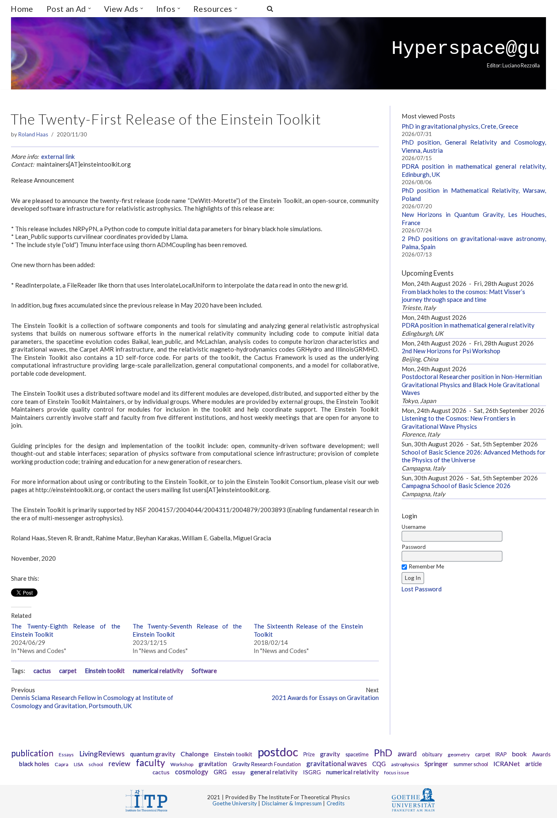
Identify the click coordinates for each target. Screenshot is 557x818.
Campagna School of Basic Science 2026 (456, 485)
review (119, 763)
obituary (432, 754)
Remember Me (426, 566)
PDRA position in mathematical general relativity (468, 325)
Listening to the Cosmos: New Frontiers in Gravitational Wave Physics (458, 422)
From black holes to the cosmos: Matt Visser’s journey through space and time (463, 295)
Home (22, 8)
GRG (220, 772)
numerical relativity (158, 670)
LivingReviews (102, 753)
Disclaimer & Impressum (292, 803)
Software (204, 670)
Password (414, 547)
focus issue (396, 772)
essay (238, 772)
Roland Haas (33, 134)
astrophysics (405, 764)
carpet (68, 670)
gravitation (213, 763)
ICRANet (506, 763)
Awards (541, 754)
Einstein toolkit (105, 670)
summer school (470, 764)
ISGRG (312, 772)
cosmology (191, 772)
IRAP (500, 754)
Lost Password (421, 589)
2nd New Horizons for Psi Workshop (451, 350)
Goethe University (234, 803)
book (519, 754)
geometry (459, 754)
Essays (66, 754)
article (533, 763)
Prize (309, 754)
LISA (78, 764)
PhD (383, 752)
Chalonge (195, 754)
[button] (89, 8)
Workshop (181, 764)
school (95, 764)
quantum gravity (152, 754)
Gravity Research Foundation (266, 764)
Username (414, 527)
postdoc (278, 752)
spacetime (357, 754)
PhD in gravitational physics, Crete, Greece (460, 126)
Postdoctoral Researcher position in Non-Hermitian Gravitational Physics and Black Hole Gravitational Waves (472, 384)
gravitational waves (336, 763)
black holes (34, 763)
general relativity (274, 772)
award (407, 754)
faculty (150, 762)
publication (32, 753)
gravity (330, 754)
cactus (42, 670)
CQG (379, 763)
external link (58, 156)
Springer (436, 763)
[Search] (270, 8)
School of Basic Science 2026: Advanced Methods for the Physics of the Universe (474, 456)
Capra (62, 764)
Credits (336, 803)
